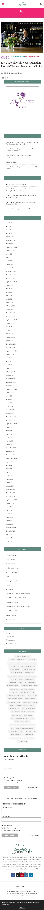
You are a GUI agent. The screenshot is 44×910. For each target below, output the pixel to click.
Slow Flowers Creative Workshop (22, 712)
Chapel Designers (30, 663)
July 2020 (9, 396)
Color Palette (6, 56)
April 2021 (9, 365)
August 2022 (10, 323)
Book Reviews (10, 559)
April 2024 (9, 261)
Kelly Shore (14, 689)
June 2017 (9, 507)
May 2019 (9, 434)
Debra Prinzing (15, 669)
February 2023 (10, 306)
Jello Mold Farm (12, 686)
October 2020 (10, 386)
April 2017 (9, 514)
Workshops (10, 619)
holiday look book (16, 682)
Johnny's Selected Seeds (29, 686)
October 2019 (10, 420)
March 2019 (10, 441)
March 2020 (10, 410)
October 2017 (10, 496)
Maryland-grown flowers (16, 695)
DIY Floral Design (12, 572)
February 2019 (10, 444)
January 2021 (10, 375)
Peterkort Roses (30, 699)
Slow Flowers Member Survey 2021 (22, 728)
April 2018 (9, 476)
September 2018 (11, 458)
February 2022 (10, 337)
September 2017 (11, 500)
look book (13, 692)
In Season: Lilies (11, 162)
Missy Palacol (32, 695)
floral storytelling (15, 676)
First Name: (8, 768)
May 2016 (9, 534)
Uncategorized (11, 615)
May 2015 (9, 538)
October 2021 (10, 347)
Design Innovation (18, 56)
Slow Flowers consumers (14, 780)
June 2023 (9, 292)
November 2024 (11, 244)
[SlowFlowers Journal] (22, 4)
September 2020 (11, 389)
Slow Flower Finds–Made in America (18, 594)
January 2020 (10, 413)
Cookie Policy (6, 904)
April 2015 (9, 541)
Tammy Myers (29, 734)
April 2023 (9, 299)
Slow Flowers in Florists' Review (22, 718)
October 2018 (10, 455)
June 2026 (9, 226)
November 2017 (11, 493)
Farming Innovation (32, 56)
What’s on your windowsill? (20, 209)
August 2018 (10, 462)
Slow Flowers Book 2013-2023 (16, 598)
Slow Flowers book (28, 708)
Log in (8, 633)
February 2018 (10, 482)
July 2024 (9, 254)
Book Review (31, 659)
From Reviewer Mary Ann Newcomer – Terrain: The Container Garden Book (22, 143)
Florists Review (30, 676)
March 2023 (10, 302)
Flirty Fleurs (28, 673)
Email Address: (9, 759)
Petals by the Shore (15, 699)
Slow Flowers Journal (22, 721)
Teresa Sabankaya (16, 738)
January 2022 (10, 340)
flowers (13, 679)
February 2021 (10, 372)
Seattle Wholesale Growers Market (22, 705)
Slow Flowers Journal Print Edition (18, 606)
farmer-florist (16, 673)
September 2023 (11, 282)
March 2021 (9, 368)
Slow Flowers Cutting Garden (22, 715)
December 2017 (11, 489)
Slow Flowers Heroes (13, 602)
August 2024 (10, 250)
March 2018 (10, 479)
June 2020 (9, 399)
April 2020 (9, 406)
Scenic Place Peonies (30, 702)
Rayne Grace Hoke (14, 702)
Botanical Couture (14, 663)
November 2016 (11, 531)
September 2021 (11, 351)
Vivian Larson (22, 741)
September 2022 (11, 320)
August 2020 (10, 392)
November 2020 (11, 382)
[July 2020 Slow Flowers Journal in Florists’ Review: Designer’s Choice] (22, 37)
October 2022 (10, 316)
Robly (36, 787)
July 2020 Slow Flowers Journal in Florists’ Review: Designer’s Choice (21, 64)
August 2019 (10, 427)
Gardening (9, 589)
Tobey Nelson (29, 738)
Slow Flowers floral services (14, 783)
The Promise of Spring (19, 184)
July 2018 (9, 465)
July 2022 (9, 327)
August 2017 (10, 503)
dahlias (12, 666)
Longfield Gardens (27, 689)
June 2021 (9, 361)
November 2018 (11, 451)
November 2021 (11, 344)
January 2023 (10, 309)
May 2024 (9, 257)
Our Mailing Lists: (9, 778)
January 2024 (10, 268)
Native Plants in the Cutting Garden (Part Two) (19, 190)
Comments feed (11, 640)
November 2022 (11, 313)
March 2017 (9, 517)
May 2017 (9, 510)
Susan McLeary (31, 731)
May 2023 (9, 295)
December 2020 (11, 379)
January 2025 (10, 237)
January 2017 (10, 524)
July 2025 (9, 233)
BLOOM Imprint (11, 555)
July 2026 (9, 223)
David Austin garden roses (26, 666)
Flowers (4, 57)
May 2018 (9, 472)
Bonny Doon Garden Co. (17, 659)
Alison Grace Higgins (22, 656)
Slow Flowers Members (14, 611)
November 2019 (11, 417)
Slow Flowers (14, 708)
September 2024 (11, 247)
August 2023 (10, 285)
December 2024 (11, 240)
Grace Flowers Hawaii (26, 679)
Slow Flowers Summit (16, 731)
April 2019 (9, 437)
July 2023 (9, 289)
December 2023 (11, 271)
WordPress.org (11, 643)
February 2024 (10, 264)
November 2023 (11, 275)
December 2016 (11, 527)
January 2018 (10, 486)
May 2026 (9, 230)
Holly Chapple (30, 682)
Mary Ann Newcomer (27, 692)
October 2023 (10, 278)
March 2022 (10, 334)
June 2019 (9, 431)
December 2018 (11, 448)
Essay (7, 576)
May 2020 (9, 403)
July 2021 (9, 358)
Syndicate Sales (16, 734)
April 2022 (9, 330)
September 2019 (11, 424)
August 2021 (10, 354)
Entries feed (10, 636)
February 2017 (10, 521)
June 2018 (9, 469)
